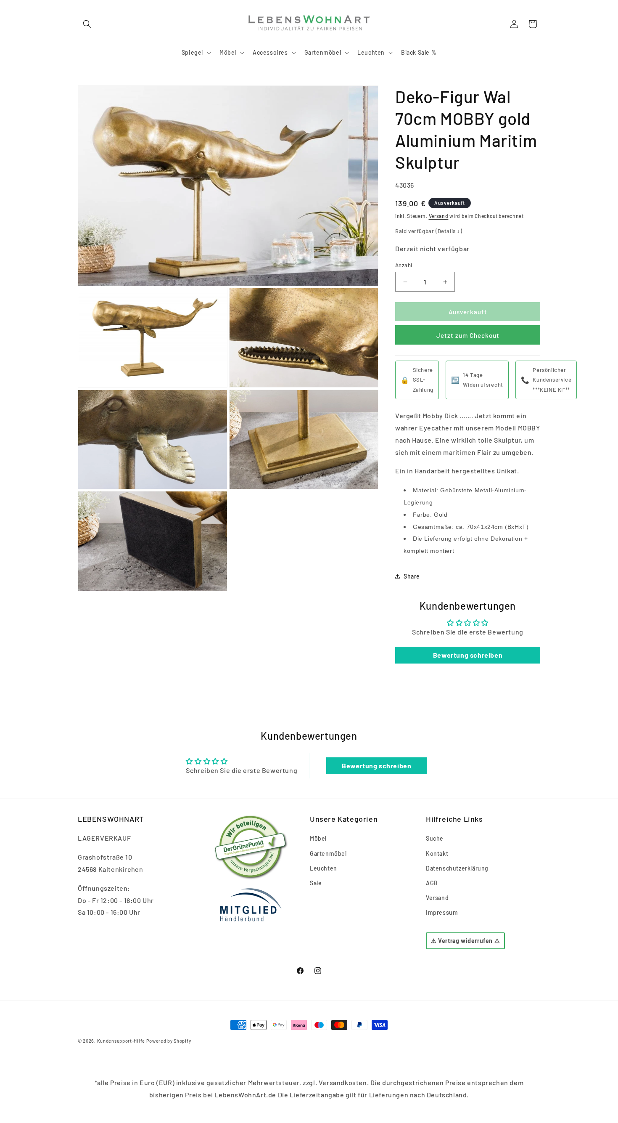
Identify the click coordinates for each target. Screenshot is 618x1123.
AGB (432, 883)
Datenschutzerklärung (457, 868)
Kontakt (437, 853)
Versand (439, 216)
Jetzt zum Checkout (467, 335)
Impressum (442, 912)
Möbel (318, 838)
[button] (87, 24)
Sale (316, 883)
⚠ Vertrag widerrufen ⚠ (465, 941)
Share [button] (412, 576)
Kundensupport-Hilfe (121, 1040)
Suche (435, 838)
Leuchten (323, 868)
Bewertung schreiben (467, 655)
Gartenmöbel (328, 853)
